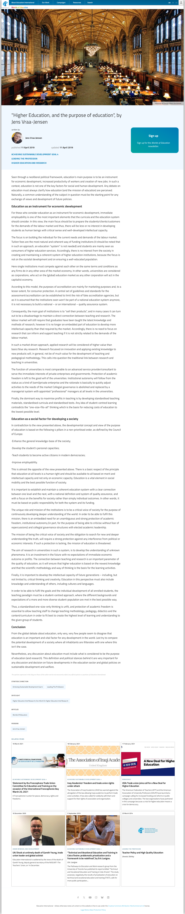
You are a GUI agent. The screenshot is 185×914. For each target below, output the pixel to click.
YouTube (90, 897)
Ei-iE (5, 4)
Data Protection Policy (98, 910)
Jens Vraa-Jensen (19, 729)
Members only (181, 2)
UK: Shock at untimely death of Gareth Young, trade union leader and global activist (38, 840)
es (176, 3)
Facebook (78, 897)
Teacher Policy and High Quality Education (148, 835)
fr (173, 3)
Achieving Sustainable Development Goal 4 (28, 687)
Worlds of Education (19, 7)
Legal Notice (85, 910)
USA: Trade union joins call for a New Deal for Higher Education (148, 774)
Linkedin (108, 897)
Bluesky (102, 897)
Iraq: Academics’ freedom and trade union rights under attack (93, 771)
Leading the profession (55, 687)
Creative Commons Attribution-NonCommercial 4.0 (126, 906)
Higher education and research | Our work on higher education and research (40, 701)
